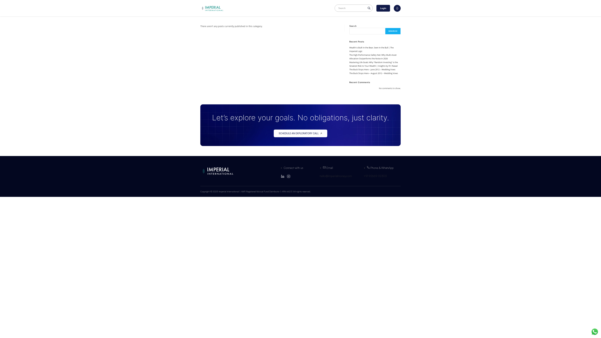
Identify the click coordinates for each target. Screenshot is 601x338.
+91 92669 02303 (375, 176)
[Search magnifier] (369, 8)
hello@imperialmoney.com (336, 176)
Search (353, 26)
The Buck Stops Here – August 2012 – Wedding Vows (373, 73)
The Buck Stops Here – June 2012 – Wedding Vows (372, 69)
